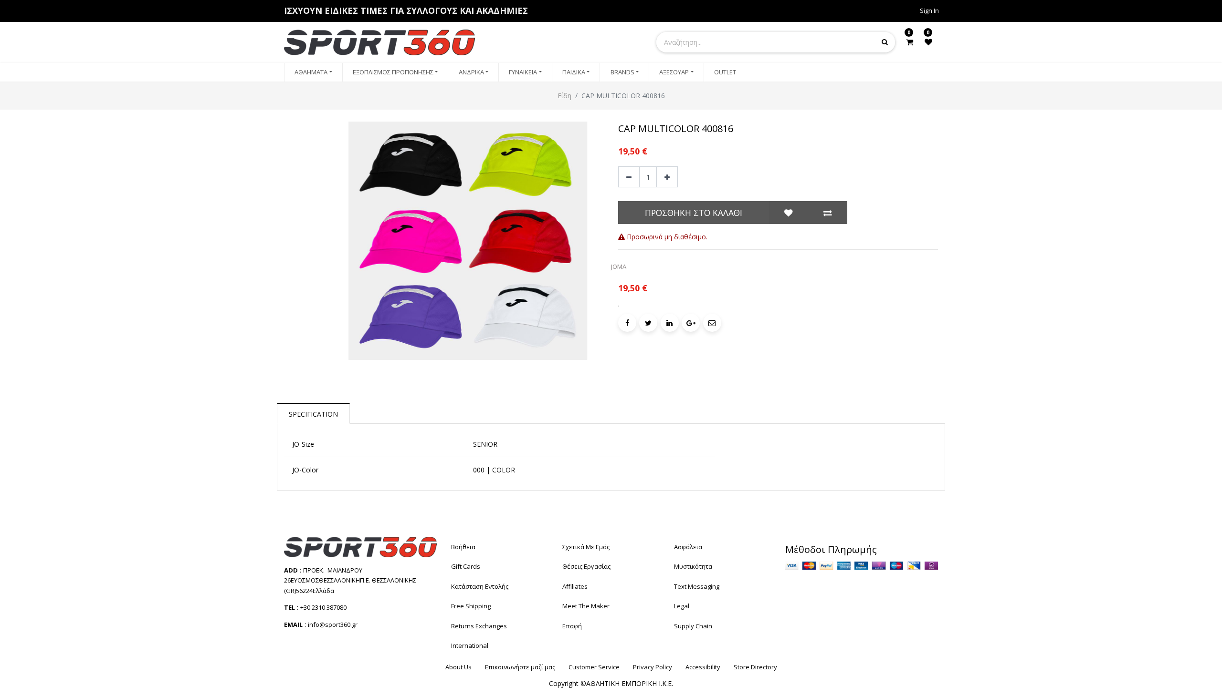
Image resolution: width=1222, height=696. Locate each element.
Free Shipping (471, 606)
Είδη (564, 95)
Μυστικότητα (693, 566)
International (469, 645)
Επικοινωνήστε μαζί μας (520, 667)
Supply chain (693, 626)
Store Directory (755, 667)
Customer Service (594, 667)
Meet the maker (586, 606)
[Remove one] (629, 177)
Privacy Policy (652, 667)
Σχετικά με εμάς (586, 546)
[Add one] (667, 177)
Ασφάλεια (688, 546)
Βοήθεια (463, 546)
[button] (788, 212)
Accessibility (702, 667)
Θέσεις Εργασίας (586, 566)
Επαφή (572, 626)
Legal (681, 606)
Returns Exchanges (479, 626)
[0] (909, 42)
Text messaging (696, 586)
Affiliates (575, 586)
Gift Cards (465, 566)
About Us (458, 667)
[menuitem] (313, 72)
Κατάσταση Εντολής (479, 586)
